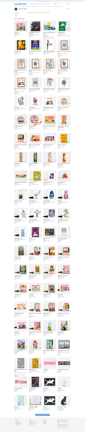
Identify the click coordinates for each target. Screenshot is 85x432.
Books (16, 13)
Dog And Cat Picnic (33, 182)
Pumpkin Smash (17, 51)
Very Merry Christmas (47, 275)
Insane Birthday (46, 219)
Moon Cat (45, 406)
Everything (17, 12)
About (16, 419)
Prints (16, 16)
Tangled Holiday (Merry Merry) (64, 88)
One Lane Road (17, 203)
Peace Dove (16, 107)
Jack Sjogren (45, 371)
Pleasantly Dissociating (47, 144)
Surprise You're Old (18, 238)
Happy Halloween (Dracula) (49, 51)
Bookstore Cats (46, 238)
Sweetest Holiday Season (63, 275)
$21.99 (15, 35)
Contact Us (31, 420)
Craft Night (31, 294)
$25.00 (30, 241)
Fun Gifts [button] (47, 6)
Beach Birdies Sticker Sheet (48, 350)
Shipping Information (32, 421)
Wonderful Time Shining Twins (64, 257)
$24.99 (15, 260)
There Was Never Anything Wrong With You (63, 126)
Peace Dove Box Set (47, 69)
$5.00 (44, 129)
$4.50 (15, 166)
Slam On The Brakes (18, 388)
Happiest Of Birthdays (18, 313)
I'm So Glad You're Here (48, 257)
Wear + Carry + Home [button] (55, 6)
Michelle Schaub (17, 53)
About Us (16, 420)
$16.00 (30, 353)
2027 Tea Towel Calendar (63, 238)
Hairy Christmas (32, 107)
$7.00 (58, 110)
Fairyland (16, 32)
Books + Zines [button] (41, 6)
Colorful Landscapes (18, 350)
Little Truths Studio (61, 109)
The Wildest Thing (61, 32)
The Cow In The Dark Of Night (35, 51)
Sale (62, 6)
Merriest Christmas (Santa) (34, 88)
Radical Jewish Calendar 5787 (64, 350)
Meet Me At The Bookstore (63, 107)
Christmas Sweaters (18, 126)
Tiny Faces (60, 388)
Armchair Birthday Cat (47, 182)
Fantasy (30, 238)
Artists (16, 6)
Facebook (44, 420)
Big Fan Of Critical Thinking (34, 144)
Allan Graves (31, 390)
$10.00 (30, 372)
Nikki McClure (31, 35)
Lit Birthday (60, 201)
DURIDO (15, 352)
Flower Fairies (31, 350)
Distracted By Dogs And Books (20, 182)
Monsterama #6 (32, 388)
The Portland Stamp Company (34, 371)
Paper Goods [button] (34, 6)
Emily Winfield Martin (61, 34)
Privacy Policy (31, 424)
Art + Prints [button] (28, 6)
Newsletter (45, 422)
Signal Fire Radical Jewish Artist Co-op (64, 353)
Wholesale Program (18, 423)
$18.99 (48, 38)
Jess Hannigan (31, 53)
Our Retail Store (18, 422)
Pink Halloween (32, 126)
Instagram (45, 421)
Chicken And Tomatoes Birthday (35, 332)
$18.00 (15, 204)
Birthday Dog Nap (61, 182)
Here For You (31, 257)
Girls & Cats (45, 388)
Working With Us (18, 421)
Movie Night (16, 332)
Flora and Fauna (61, 332)
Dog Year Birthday (18, 219)
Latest (19, 6)
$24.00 (30, 36)
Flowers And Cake (47, 294)
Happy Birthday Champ (62, 219)
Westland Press (46, 53)
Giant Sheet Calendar (33, 406)
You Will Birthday (46, 201)
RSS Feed (44, 423)
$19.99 (63, 36)
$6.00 (44, 54)
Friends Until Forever (47, 313)
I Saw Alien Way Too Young (63, 369)
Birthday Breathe (32, 201)
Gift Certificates (17, 424)
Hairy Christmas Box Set (62, 69)
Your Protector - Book (62, 406)
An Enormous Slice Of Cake (63, 313)
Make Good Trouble (62, 144)
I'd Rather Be (45, 369)
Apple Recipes (17, 163)
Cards (16, 14)
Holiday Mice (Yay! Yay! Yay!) (49, 88)
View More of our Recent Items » (42, 414)
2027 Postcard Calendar (48, 332)
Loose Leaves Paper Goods (33, 184)
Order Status (31, 422)
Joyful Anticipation (32, 275)
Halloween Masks (32, 369)
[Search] (67, 4)
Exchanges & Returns (32, 423)
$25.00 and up (45, 410)
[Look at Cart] (69, 4)
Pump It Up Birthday (33, 219)
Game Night (60, 294)
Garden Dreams (17, 257)
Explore (23, 6)
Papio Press (31, 240)
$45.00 (19, 375)
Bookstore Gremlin (18, 201)
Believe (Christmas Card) (48, 107)
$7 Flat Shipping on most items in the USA (42, 1)
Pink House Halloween (33, 163)
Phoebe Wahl (16, 34)
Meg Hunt (45, 352)
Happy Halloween (18, 275)
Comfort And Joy (17, 294)
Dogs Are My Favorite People (49, 126)
